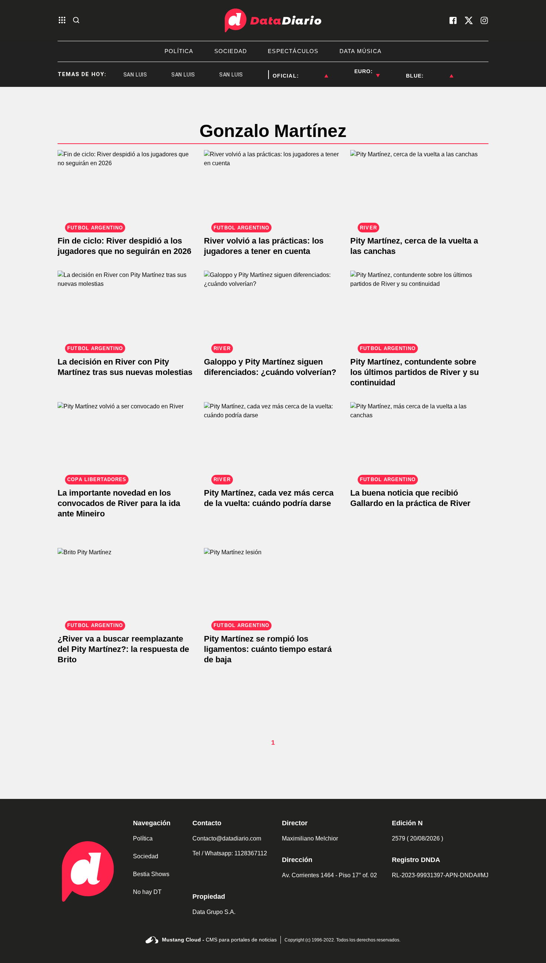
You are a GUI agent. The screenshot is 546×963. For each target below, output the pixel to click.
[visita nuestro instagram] (484, 20)
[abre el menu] (62, 21)
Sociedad (145, 856)
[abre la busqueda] (76, 21)
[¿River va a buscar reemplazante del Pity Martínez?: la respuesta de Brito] (127, 587)
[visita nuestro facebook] (453, 20)
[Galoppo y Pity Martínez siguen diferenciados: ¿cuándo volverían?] (273, 309)
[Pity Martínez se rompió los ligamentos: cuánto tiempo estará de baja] (273, 587)
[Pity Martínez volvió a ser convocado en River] (127, 441)
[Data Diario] (273, 20)
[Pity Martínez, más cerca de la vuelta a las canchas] (419, 441)
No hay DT (147, 892)
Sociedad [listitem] (230, 51)
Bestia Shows (151, 874)
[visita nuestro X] (469, 20)
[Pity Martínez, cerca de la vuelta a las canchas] (419, 189)
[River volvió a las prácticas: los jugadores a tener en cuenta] (273, 189)
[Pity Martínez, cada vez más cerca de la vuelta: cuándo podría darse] (273, 441)
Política (143, 838)
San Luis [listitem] (128, 75)
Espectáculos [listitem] (293, 51)
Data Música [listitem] (360, 51)
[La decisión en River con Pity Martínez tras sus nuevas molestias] (127, 309)
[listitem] (313, 71)
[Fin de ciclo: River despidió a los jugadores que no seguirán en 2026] (127, 189)
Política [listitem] (179, 51)
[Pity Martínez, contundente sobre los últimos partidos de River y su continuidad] (419, 309)
